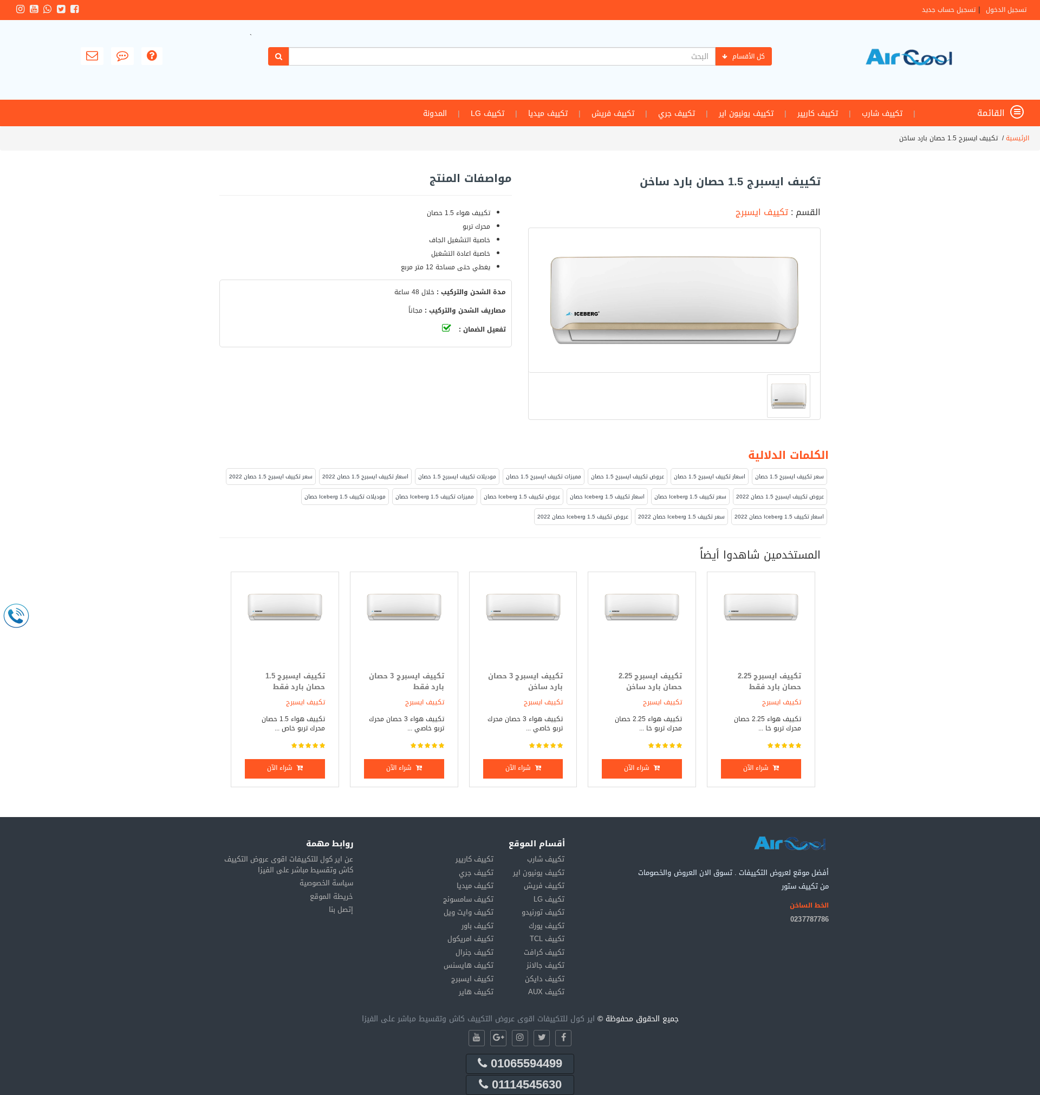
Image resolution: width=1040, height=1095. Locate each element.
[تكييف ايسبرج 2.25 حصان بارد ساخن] (642, 624)
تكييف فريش (613, 113)
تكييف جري (676, 113)
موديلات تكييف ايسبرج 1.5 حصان (457, 476)
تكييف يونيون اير (746, 113)
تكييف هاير (476, 992)
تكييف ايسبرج (762, 212)
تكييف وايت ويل (468, 912)
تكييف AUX (546, 992)
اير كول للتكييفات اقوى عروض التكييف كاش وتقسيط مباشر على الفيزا (478, 1019)
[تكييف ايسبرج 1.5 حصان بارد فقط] (285, 624)
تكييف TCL (547, 938)
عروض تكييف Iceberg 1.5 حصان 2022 (582, 516)
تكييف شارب (882, 113)
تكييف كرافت (544, 952)
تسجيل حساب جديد (949, 10)
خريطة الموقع (331, 896)
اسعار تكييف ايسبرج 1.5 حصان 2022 (365, 476)
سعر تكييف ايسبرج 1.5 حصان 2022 (271, 476)
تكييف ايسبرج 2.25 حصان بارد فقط (769, 682)
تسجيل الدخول (1006, 10)
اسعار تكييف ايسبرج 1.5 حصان (709, 476)
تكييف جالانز (545, 965)
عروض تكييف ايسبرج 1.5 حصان (627, 476)
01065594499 (524, 1063)
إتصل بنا (341, 909)
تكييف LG (487, 113)
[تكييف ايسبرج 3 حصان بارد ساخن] (523, 624)
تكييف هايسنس (468, 965)
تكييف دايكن (544, 979)
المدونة (435, 113)
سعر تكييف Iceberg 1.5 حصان (690, 496)
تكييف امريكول (470, 938)
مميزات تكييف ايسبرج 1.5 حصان (543, 476)
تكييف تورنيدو (543, 912)
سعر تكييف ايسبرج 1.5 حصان (789, 476)
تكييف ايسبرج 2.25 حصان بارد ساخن (650, 682)
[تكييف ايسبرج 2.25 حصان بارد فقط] (761, 624)
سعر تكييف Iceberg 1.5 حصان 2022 (681, 516)
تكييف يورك (546, 925)
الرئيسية (1017, 138)
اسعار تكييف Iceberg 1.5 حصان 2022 (779, 516)
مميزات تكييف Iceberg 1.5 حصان (434, 496)
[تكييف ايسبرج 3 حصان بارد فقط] (404, 624)
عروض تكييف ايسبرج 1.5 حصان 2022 (780, 496)
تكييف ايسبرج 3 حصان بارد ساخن (525, 682)
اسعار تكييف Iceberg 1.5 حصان (607, 496)
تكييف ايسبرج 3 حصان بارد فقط (406, 682)
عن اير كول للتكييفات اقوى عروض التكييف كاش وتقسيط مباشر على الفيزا (288, 864)
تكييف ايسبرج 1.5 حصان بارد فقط (295, 682)
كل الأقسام (748, 56)
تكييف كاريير (817, 113)
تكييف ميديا (548, 113)
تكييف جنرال (474, 952)
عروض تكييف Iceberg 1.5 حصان (522, 496)
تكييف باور (477, 925)
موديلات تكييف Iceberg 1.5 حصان (345, 496)
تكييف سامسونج (468, 899)
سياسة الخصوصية (326, 883)
